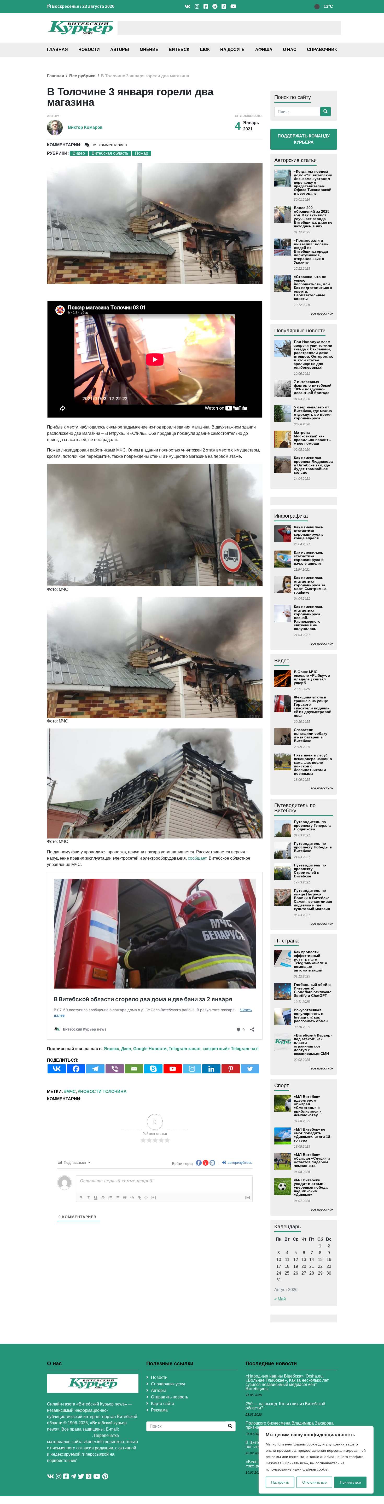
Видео (79, 153)
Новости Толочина (103, 1091)
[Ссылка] (139, 1198)
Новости (89, 49)
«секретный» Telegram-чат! (230, 1048)
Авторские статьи (295, 160)
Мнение (149, 49)
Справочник (322, 49)
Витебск (179, 49)
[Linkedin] (211, 1068)
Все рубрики (82, 76)
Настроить (280, 1482)
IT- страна (286, 941)
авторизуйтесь (239, 1162)
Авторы (119, 49)
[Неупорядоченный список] (117, 1198)
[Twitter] (250, 1068)
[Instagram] (192, 1068)
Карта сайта (162, 1403)
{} (146, 1197)
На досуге (232, 49)
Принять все (350, 1482)
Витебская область (110, 153)
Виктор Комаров (85, 127)
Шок (205, 49)
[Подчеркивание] (95, 1198)
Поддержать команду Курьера (304, 139)
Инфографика (291, 516)
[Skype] (153, 1068)
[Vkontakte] (57, 1068)
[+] (153, 1197)
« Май (280, 1299)
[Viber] (115, 1068)
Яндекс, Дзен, (118, 1048)
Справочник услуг (168, 1384)
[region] (316, 1460)
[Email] (134, 1068)
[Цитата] (125, 1198)
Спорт (281, 1085)
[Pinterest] (231, 1068)
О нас (289, 49)
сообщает (197, 858)
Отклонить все (314, 1482)
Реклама (159, 1410)
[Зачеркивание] (103, 1198)
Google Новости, (150, 1048)
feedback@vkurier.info (69, 1435)
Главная (57, 49)
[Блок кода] (132, 1198)
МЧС (71, 1091)
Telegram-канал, (185, 1048)
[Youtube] (173, 1068)
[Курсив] (88, 1198)
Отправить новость (169, 1397)
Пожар (141, 153)
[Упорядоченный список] (110, 1198)
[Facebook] (76, 1068)
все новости (320, 313)
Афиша (263, 49)
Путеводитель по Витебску (295, 807)
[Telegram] (95, 1068)
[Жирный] (81, 1198)
